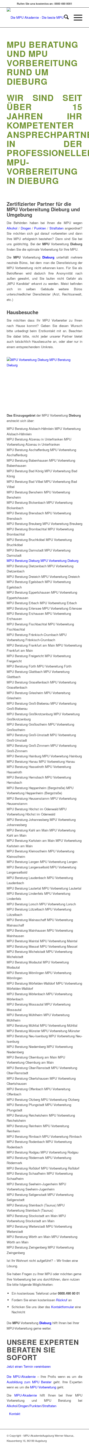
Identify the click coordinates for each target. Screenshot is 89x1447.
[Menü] (75, 17)
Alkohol (13, 228)
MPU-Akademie (25, 1395)
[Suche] (64, 17)
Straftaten (56, 228)
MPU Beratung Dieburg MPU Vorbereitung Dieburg (42, 560)
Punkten (40, 228)
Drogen (26, 228)
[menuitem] (64, 17)
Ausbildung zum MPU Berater (29, 1382)
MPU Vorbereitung (43, 1387)
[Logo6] (37, 17)
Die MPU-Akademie (21, 1376)
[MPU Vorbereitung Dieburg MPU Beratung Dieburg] (44, 365)
